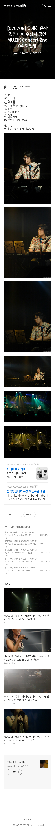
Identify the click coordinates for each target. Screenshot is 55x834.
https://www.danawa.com (20, 464)
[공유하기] (15, 514)
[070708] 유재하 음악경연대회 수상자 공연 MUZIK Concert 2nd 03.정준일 (21, 551)
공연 (13, 527)
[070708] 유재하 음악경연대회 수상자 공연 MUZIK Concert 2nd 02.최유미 (21, 560)
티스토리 (27, 819)
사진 (7, 527)
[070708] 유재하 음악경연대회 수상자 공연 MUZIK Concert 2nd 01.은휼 (21, 569)
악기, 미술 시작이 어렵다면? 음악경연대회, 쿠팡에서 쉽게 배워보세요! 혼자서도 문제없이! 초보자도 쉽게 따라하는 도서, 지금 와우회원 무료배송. (27, 496)
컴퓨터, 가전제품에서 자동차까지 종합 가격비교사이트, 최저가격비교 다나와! (18, 474)
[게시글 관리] (19, 514)
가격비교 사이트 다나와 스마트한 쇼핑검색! (18, 469)
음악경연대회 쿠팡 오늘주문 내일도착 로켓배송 (27, 491)
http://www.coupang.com (20, 486)
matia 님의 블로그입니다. (18, 765)
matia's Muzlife (15, 5)
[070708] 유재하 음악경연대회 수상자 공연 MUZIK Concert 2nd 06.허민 (21, 533)
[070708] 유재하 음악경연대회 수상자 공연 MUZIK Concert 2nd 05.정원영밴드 (21, 542)
